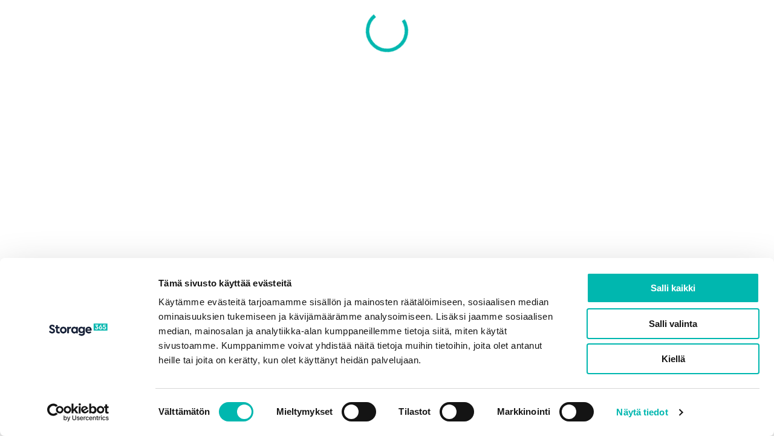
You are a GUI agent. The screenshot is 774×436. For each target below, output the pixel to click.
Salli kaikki (673, 288)
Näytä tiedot (642, 412)
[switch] (359, 411)
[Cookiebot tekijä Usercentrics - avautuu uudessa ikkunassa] (78, 412)
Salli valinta (673, 324)
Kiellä (673, 359)
